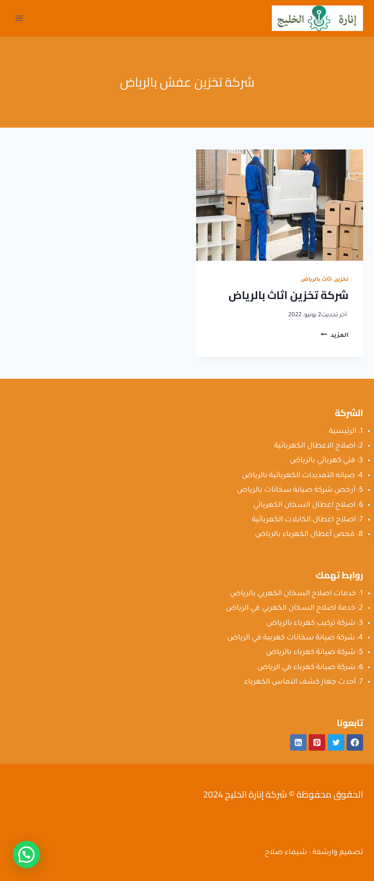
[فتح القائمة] (19, 18)
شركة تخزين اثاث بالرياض (288, 295)
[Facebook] (355, 742)
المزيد (334, 336)
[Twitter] (336, 742)
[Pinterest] (317, 742)
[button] (26, 854)
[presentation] (279, 205)
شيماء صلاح (286, 853)
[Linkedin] (298, 742)
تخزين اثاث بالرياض (324, 280)
